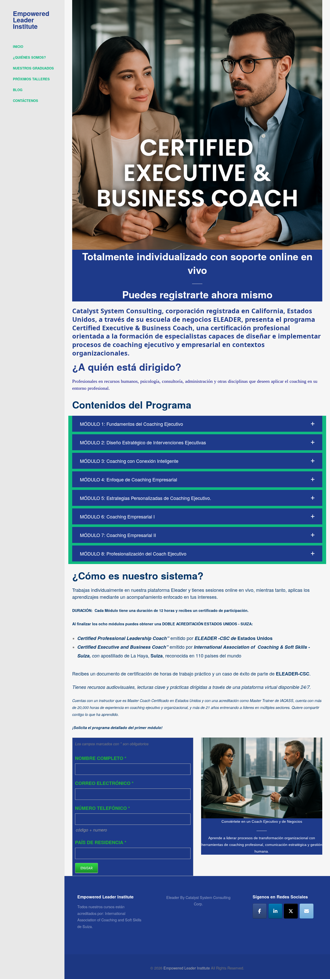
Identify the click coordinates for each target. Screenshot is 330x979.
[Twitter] (291, 911)
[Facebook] (260, 911)
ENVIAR (86, 868)
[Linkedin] (275, 911)
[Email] (307, 911)
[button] (197, 424)
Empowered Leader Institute (31, 20)
